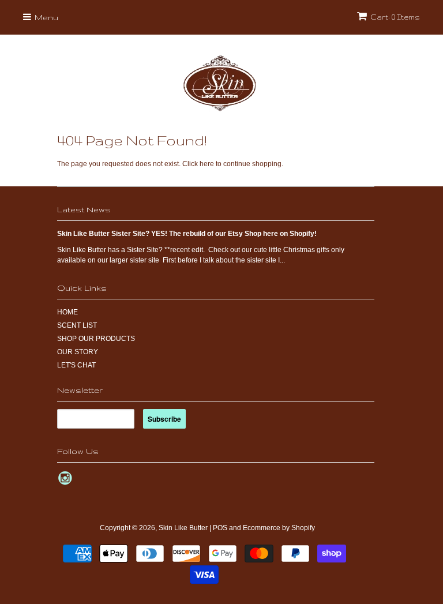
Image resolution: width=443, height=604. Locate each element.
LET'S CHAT (76, 365)
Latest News (84, 209)
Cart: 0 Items (395, 17)
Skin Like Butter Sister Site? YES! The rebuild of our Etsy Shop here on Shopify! (187, 234)
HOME (67, 312)
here (207, 164)
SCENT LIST (77, 325)
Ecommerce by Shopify (279, 528)
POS (220, 528)
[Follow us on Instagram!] (67, 481)
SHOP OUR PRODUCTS (96, 339)
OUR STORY (77, 352)
